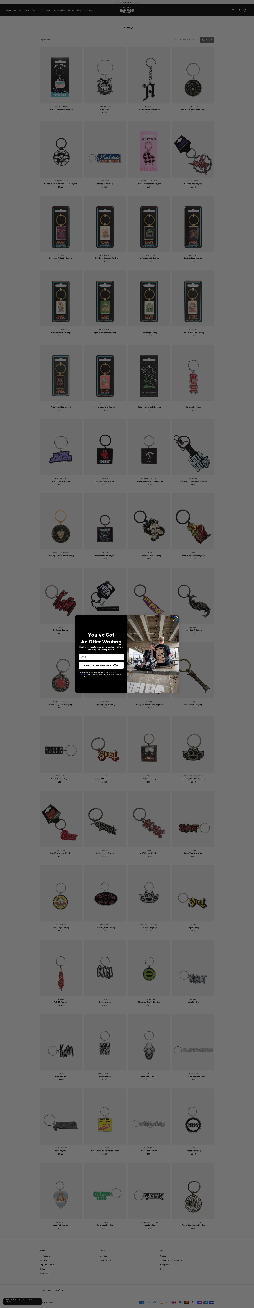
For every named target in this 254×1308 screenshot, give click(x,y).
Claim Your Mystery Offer (101, 665)
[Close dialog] (175, 618)
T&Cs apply (84, 674)
